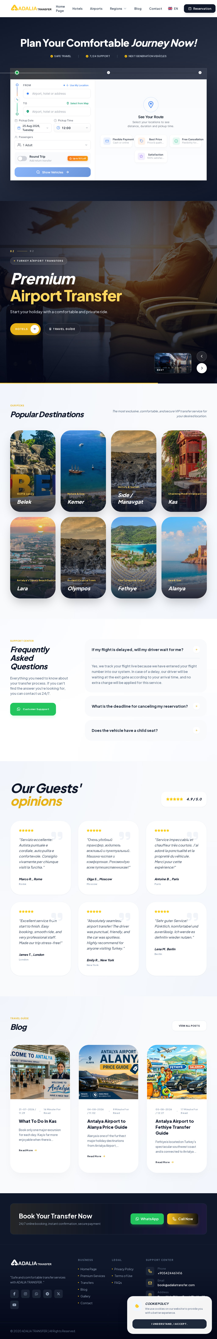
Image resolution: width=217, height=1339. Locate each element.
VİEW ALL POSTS (189, 1025)
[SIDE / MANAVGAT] (133, 471)
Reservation (202, 8)
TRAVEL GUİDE (83, 339)
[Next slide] (202, 368)
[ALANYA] (184, 557)
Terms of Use (123, 1276)
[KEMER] (83, 471)
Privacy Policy (124, 1269)
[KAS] (184, 471)
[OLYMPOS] (83, 557)
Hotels (77, 8)
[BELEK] (33, 471)
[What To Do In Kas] (40, 1072)
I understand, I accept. (169, 1323)
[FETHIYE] (133, 557)
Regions (116, 8)
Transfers (87, 1282)
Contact (155, 8)
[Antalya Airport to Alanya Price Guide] (108, 1072)
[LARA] (33, 557)
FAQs (118, 1282)
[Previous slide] (202, 356)
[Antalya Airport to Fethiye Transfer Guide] (177, 1072)
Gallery (85, 1296)
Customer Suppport (36, 709)
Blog (138, 8)
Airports (96, 8)
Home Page (60, 8)
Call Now (185, 1219)
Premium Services (93, 1276)
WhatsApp (150, 1219)
